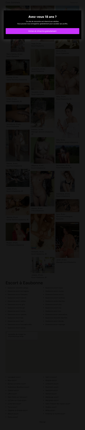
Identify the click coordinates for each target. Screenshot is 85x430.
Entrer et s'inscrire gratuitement (42, 31)
